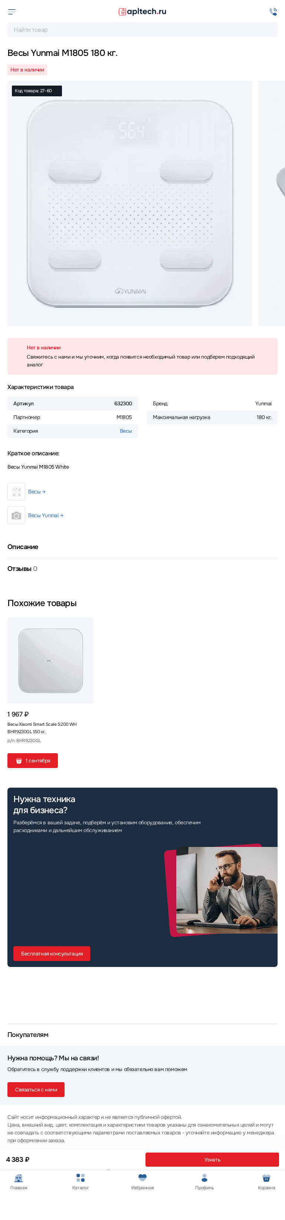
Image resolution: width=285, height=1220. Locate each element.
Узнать (212, 1159)
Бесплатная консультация (51, 953)
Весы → (36, 491)
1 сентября (38, 760)
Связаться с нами (36, 1089)
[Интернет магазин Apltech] (142, 12)
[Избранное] (85, 626)
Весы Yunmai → (45, 515)
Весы (126, 431)
